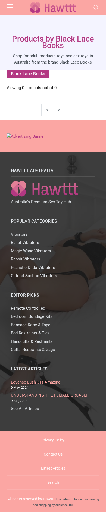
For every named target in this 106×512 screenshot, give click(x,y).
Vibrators (19, 234)
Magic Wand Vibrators (31, 251)
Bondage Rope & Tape (30, 324)
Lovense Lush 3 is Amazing (35, 382)
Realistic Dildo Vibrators (33, 267)
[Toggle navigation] (96, 7)
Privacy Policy (53, 440)
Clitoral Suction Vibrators (34, 275)
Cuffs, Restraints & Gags (33, 349)
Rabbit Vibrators (25, 259)
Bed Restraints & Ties (30, 333)
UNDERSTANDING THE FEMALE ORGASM (49, 395)
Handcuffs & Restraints (32, 341)
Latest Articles (53, 468)
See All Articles (25, 408)
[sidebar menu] (10, 7)
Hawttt (49, 499)
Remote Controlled (28, 308)
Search (53, 482)
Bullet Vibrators (25, 242)
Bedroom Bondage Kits (31, 316)
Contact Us (53, 454)
